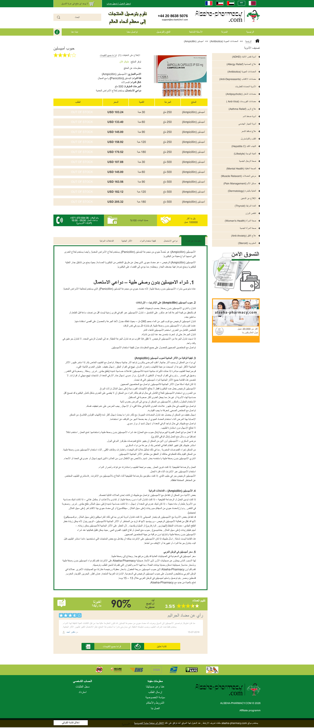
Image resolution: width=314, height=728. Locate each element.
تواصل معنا (132, 31)
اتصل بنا (155, 708)
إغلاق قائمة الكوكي (70, 722)
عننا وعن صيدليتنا (155, 687)
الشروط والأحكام (155, 703)
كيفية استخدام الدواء (148, 240)
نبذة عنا (74, 31)
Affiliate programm (250, 710)
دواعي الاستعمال (171, 240)
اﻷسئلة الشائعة (195, 31)
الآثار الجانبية (127, 240)
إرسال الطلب (155, 692)
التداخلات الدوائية (107, 240)
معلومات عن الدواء (193, 240)
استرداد (82, 692)
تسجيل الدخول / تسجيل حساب (119, 3)
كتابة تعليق (161, 646)
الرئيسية (250, 31)
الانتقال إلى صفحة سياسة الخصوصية (149, 723)
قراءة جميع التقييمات (108, 55)
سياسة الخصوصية (155, 697)
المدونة (224, 31)
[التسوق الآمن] (236, 269)
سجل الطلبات (83, 687)
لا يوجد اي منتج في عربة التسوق (74, 3)
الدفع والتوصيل (163, 31)
